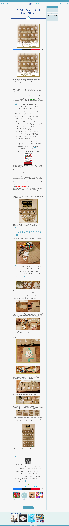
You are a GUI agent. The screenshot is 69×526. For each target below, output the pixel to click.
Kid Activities (38, 1)
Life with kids (52, 17)
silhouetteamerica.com (23, 141)
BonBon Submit (65, 4)
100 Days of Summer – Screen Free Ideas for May (40, 523)
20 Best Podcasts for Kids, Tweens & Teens (31, 522)
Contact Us (31, 525)
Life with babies (53, 13)
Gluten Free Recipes (53, 11)
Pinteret (5, 4)
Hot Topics (18, 1)
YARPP (18, 502)
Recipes (23, 1)
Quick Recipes (52, 8)
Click (19, 97)
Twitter (3, 4)
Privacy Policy (36, 525)
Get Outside (45, 1)
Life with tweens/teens (52, 20)
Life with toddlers (52, 15)
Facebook (1, 4)
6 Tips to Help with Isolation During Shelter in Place (14, 523)
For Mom (33, 1)
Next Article (28, 507)
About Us (50, 1)
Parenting (28, 1)
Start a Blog (40, 525)
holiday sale (23, 95)
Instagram (8, 4)
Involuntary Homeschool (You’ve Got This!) (22, 523)
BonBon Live (62, 4)
